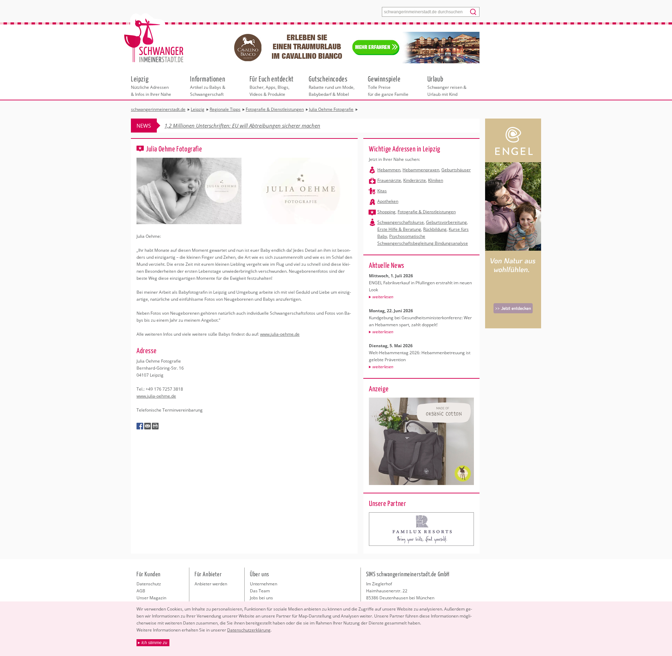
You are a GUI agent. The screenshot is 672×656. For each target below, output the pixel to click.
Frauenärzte (389, 180)
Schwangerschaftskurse (400, 222)
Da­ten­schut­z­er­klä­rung (249, 630)
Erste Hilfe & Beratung (399, 229)
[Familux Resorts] (421, 529)
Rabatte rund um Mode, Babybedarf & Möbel (332, 85)
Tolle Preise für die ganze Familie (388, 85)
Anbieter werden (211, 584)
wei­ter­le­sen (382, 297)
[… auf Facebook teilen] (140, 426)
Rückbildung (435, 229)
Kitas (382, 191)
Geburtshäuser (456, 170)
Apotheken (387, 201)
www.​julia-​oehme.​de (280, 334)
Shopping (386, 212)
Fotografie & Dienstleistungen (427, 212)
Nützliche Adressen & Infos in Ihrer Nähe (151, 85)
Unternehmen (263, 584)
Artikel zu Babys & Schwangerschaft (207, 85)
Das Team (260, 591)
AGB (140, 591)
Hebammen (388, 170)
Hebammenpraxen (420, 170)
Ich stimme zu (154, 642)
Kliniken (435, 180)
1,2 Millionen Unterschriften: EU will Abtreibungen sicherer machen (242, 125)
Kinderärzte (414, 180)
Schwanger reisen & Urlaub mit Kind (447, 85)
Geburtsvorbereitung (446, 222)
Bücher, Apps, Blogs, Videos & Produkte (272, 85)
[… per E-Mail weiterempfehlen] (147, 426)
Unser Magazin (151, 598)
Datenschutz (148, 584)
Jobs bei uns (261, 598)
